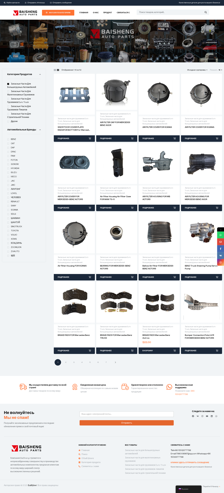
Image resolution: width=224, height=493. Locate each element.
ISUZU (14, 172)
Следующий (113, 362)
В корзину (147, 351)
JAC (13, 181)
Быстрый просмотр (74, 94)
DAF (13, 147)
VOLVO (14, 235)
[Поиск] (205, 12)
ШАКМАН (15, 218)
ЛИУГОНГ (15, 189)
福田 (13, 255)
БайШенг (32, 485)
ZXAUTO (15, 251)
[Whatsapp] (216, 416)
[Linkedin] (212, 416)
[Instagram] (202, 416)
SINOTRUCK (16, 226)
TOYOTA (15, 230)
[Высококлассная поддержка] (169, 387)
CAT (13, 143)
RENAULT (15, 201)
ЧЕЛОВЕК (16, 197)
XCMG (14, 239)
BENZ (13, 139)
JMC (13, 185)
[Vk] (198, 416)
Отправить (126, 423)
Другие (14, 121)
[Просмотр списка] (55, 70)
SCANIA (14, 210)
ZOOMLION (16, 247)
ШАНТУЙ (15, 222)
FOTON (14, 160)
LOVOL (14, 193)
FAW (13, 156)
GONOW (15, 164)
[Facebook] (193, 416)
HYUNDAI (15, 168)
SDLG (13, 214)
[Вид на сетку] (58, 70)
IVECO (14, 176)
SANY (13, 206)
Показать (214, 70)
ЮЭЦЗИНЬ (16, 243)
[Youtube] (207, 416)
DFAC (13, 152)
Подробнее (63, 139)
